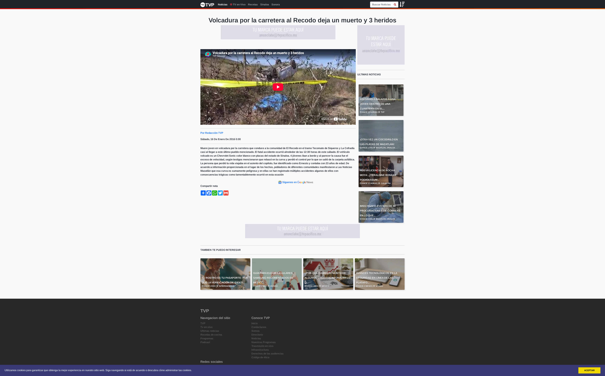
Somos (255, 331)
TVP (202, 323)
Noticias (223, 4)
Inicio (254, 323)
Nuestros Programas (263, 342)
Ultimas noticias (209, 331)
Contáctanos (258, 327)
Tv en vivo (206, 327)
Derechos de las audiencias (267, 353)
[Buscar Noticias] (395, 5)
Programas (206, 338)
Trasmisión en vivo (262, 346)
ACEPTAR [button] (589, 370)
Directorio (257, 334)
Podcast (205, 342)
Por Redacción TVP (211, 133)
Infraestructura (260, 349)
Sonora (275, 4)
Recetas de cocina (211, 334)
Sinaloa (264, 4)
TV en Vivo (238, 4)
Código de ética (260, 357)
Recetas (253, 4)
